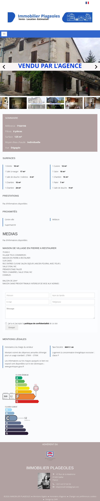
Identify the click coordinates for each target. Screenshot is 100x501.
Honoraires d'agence (58, 496)
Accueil (50, 17)
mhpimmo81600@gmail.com (67, 487)
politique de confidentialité (36, 323)
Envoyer (12, 327)
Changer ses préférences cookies (82, 496)
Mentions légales (40, 496)
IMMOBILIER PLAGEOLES (50, 468)
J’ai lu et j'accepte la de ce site (33, 323)
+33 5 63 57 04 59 (63, 484)
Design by (51, 499)
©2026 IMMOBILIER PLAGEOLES (17, 496)
